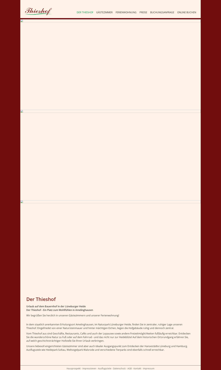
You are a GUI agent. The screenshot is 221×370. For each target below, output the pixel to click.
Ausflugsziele (104, 368)
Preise (143, 12)
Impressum (148, 368)
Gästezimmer (104, 12)
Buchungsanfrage (162, 12)
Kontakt (137, 368)
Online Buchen (186, 12)
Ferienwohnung (126, 12)
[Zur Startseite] (38, 12)
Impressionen (89, 368)
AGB (129, 368)
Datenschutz (119, 368)
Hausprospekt (74, 368)
